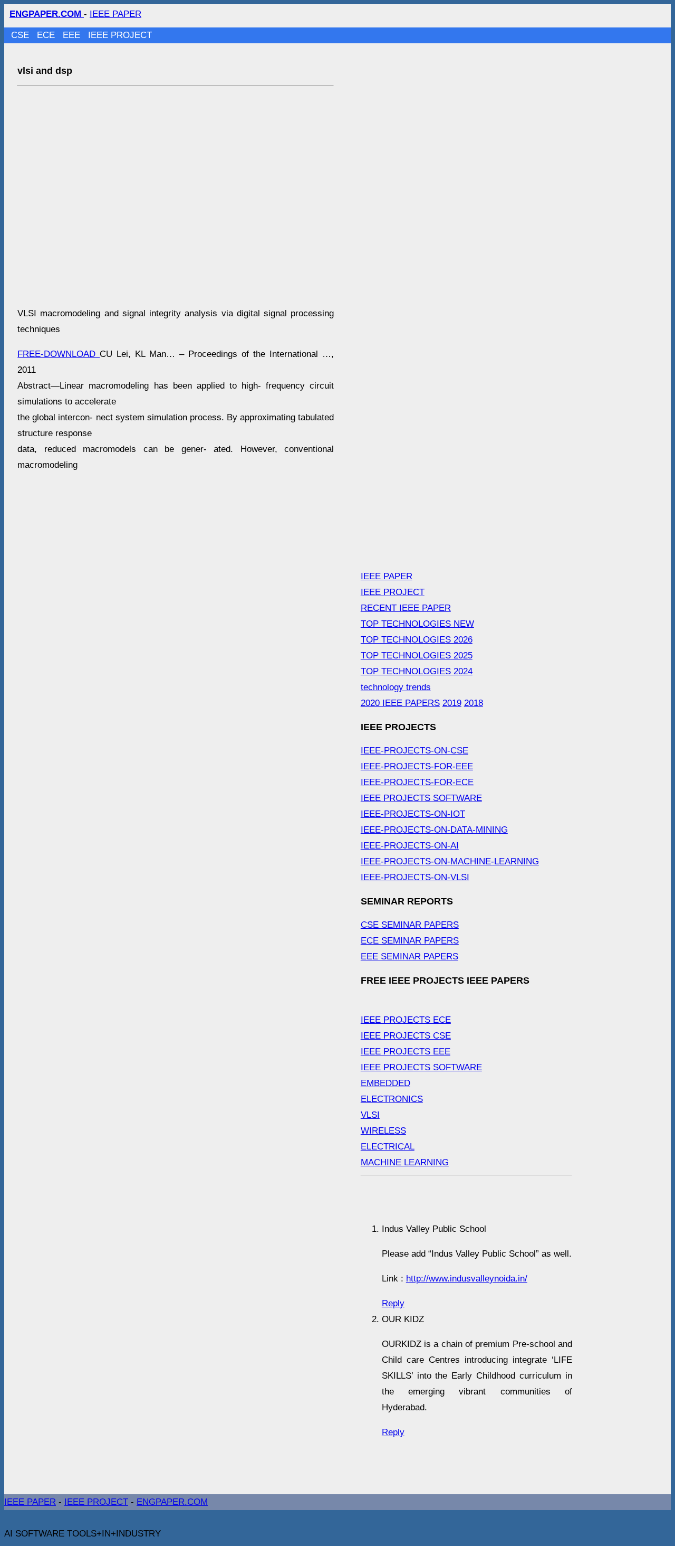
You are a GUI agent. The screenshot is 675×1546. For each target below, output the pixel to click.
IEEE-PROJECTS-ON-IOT (413, 814)
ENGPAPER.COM (172, 1502)
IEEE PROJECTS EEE (405, 1052)
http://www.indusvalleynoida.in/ (466, 1279)
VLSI (370, 1115)
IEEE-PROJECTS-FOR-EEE (417, 766)
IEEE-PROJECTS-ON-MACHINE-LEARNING (450, 861)
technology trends (396, 687)
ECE (47, 35)
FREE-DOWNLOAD (58, 354)
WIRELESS (383, 1131)
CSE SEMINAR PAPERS (410, 925)
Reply (393, 1303)
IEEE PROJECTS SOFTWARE (421, 798)
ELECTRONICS (392, 1099)
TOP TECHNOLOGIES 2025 (416, 656)
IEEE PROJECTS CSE (406, 1036)
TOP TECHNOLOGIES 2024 (416, 671)
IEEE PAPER (115, 14)
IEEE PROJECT (120, 35)
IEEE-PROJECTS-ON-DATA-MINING (434, 830)
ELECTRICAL (387, 1147)
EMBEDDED (385, 1083)
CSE (21, 35)
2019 (451, 703)
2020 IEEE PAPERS (400, 703)
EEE (73, 35)
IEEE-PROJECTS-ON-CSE (414, 751)
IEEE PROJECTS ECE (406, 1020)
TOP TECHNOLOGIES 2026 (416, 640)
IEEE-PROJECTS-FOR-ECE (417, 782)
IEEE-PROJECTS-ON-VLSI (415, 877)
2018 (473, 703)
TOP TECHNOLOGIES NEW (417, 624)
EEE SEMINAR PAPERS (409, 956)
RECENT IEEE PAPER (406, 608)
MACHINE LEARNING (405, 1162)
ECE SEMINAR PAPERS (410, 941)
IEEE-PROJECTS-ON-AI (410, 846)
